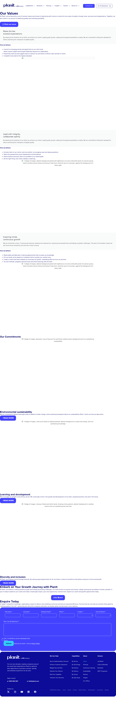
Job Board (100, 661)
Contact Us (88, 6)
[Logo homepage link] (18, 657)
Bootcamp (100, 668)
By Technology (76, 664)
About (85, 656)
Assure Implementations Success (59, 661)
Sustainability (86, 671)
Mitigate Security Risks (56, 668)
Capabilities (29, 6)
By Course (75, 674)
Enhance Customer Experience (58, 664)
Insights (57, 6)
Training (48, 6)
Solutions (40, 6)
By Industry (75, 668)
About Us (74, 6)
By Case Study (76, 677)
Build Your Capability (55, 674)
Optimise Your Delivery (56, 671)
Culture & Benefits (103, 664)
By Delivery (75, 671)
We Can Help (54, 656)
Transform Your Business (57, 677)
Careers (65, 6)
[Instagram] (15, 692)
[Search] (110, 6)
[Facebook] (35, 692)
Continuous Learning (89, 668)
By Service (75, 661)
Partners (85, 674)
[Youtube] (22, 692)
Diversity (85, 664)
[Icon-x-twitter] (8, 692)
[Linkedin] (28, 692)
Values (85, 661)
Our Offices (86, 681)
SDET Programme (102, 671)
